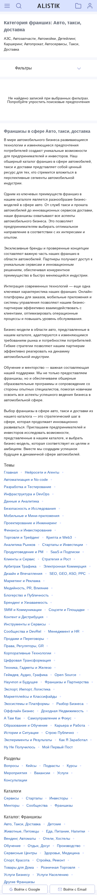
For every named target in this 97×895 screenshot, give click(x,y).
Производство (68, 846)
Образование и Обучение (26, 725)
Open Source (65, 675)
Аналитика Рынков (19, 545)
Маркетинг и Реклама (22, 581)
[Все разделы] (7, 6)
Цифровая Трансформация (27, 660)
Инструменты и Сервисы (25, 624)
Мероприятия (15, 773)
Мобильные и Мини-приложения (31, 516)
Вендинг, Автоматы (20, 838)
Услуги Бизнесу (17, 875)
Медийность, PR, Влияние (26, 588)
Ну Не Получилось (19, 747)
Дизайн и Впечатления (23, 573)
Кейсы (31, 766)
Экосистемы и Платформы (26, 704)
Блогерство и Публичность (26, 595)
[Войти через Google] (11, 889)
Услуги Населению (53, 875)
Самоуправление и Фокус (49, 718)
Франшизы (64, 805)
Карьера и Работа (70, 725)
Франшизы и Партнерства (67, 682)
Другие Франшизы (19, 882)
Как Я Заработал (73, 740)
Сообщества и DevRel (22, 631)
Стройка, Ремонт (50, 860)
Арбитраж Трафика (20, 566)
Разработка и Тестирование (27, 487)
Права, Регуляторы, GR (24, 646)
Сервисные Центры (20, 853)
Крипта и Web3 (59, 537)
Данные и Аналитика (21, 501)
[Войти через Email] (60, 889)
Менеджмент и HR (63, 631)
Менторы (11, 805)
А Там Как (12, 718)
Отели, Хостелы (56, 838)
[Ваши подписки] (78, 6)
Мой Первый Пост (57, 747)
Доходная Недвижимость (62, 711)
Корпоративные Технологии (27, 653)
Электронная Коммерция (64, 566)
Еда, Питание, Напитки (65, 831)
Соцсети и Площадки (67, 610)
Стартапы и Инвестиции (62, 545)
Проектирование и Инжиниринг (30, 523)
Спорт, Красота (16, 860)
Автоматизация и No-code (26, 479)
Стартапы (34, 798)
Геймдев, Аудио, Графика (26, 675)
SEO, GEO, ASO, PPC (67, 573)
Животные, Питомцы (21, 831)
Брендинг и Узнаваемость (26, 602)
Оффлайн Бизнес (19, 711)
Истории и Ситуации (21, 733)
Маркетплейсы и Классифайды (30, 696)
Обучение (12, 846)
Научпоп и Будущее (21, 682)
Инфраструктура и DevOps (26, 494)
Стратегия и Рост (56, 559)
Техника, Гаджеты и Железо (27, 667)
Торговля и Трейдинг (21, 537)
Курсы (72, 766)
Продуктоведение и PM (23, 552)
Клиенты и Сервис (19, 559)
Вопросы (11, 766)
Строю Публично (60, 733)
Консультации (15, 780)
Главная (11, 472)
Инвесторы (58, 798)
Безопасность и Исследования (30, 508)
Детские (54, 824)
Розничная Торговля (58, 867)
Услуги (62, 773)
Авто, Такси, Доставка (22, 824)
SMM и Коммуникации (23, 610)
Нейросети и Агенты (42, 472)
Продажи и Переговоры (24, 639)
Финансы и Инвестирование (28, 530)
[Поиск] (19, 6)
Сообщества (37, 805)
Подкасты (51, 766)
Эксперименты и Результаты (28, 740)
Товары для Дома (19, 867)
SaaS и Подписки (65, 552)
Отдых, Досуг (39, 846)
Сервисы (11, 798)
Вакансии (42, 773)
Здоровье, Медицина (62, 853)
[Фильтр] (79, 68)
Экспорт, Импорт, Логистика (27, 689)
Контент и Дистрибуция (23, 617)
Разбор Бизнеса (70, 704)
